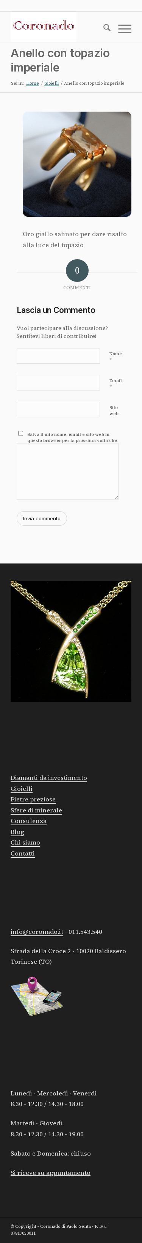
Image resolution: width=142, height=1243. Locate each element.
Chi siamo (25, 842)
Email (115, 384)
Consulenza (29, 821)
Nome (115, 357)
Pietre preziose (33, 799)
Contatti (23, 853)
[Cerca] (103, 29)
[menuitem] (103, 29)
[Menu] (121, 29)
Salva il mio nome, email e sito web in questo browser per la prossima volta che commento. (72, 441)
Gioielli (22, 788)
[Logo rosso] (59, 27)
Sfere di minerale (36, 810)
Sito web (114, 411)
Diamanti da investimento (49, 777)
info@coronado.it (37, 931)
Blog (17, 832)
